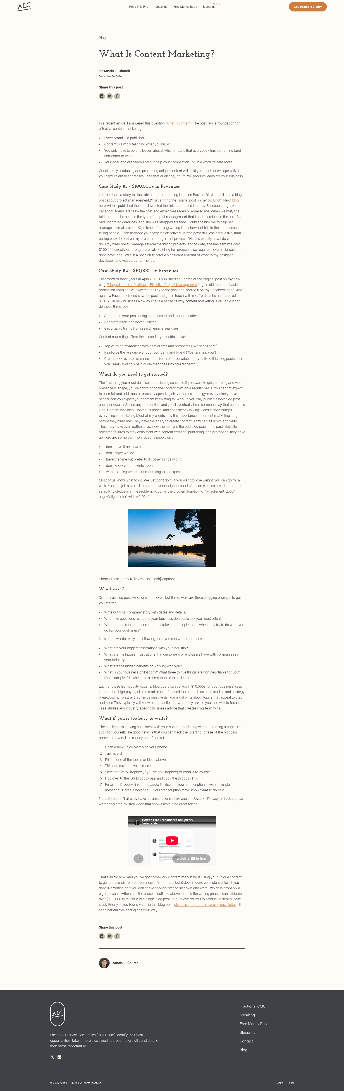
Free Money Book (185, 6)
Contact (246, 1041)
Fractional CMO (253, 1006)
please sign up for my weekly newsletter (205, 904)
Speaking (161, 6)
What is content (178, 123)
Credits (279, 1083)
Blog (243, 1050)
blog (235, 200)
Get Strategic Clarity (308, 6)
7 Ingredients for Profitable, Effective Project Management (152, 284)
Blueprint (209, 6)
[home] (24, 6)
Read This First (139, 6)
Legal (291, 1083)
